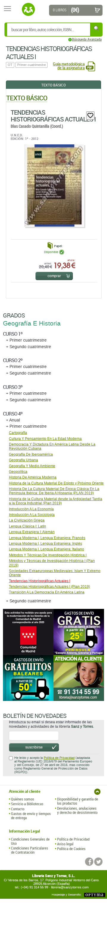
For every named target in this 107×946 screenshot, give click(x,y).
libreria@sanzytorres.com (70, 887)
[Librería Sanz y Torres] (28, 9)
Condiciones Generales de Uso (30, 841)
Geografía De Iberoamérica (31, 454)
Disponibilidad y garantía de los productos (77, 801)
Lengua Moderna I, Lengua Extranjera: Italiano (46, 549)
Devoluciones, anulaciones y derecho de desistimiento (77, 810)
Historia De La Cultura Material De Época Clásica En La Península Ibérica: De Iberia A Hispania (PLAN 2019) (54, 491)
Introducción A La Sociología (32, 515)
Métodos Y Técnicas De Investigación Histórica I (47, 555)
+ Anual (13, 420)
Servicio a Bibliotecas (27, 804)
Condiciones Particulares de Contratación (29, 850)
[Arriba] (97, 791)
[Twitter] (98, 861)
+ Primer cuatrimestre (26, 340)
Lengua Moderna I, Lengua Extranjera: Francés (47, 538)
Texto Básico (53, 85)
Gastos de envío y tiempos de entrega (31, 815)
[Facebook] (89, 861)
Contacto (17, 809)
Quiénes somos (22, 799)
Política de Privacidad (59, 758)
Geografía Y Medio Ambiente (32, 466)
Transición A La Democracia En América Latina (46, 592)
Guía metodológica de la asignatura (69, 65)
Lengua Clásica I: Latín (27, 526)
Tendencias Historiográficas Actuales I (53, 115)
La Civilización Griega (27, 520)
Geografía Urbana (23, 460)
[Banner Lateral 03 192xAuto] (79, 678)
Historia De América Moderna (32, 477)
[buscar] (96, 28)
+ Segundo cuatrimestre (28, 347)
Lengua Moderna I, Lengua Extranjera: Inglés (45, 543)
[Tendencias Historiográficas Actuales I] (54, 185)
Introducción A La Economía (31, 509)
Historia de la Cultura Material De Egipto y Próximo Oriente (56, 483)
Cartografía (18, 433)
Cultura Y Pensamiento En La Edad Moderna (45, 439)
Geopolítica (18, 472)
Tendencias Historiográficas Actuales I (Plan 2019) (49, 587)
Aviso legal (65, 844)
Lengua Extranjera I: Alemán (32, 532)
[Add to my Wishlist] (90, 115)
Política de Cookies (71, 848)
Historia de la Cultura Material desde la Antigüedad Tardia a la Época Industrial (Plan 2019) (55, 501)
